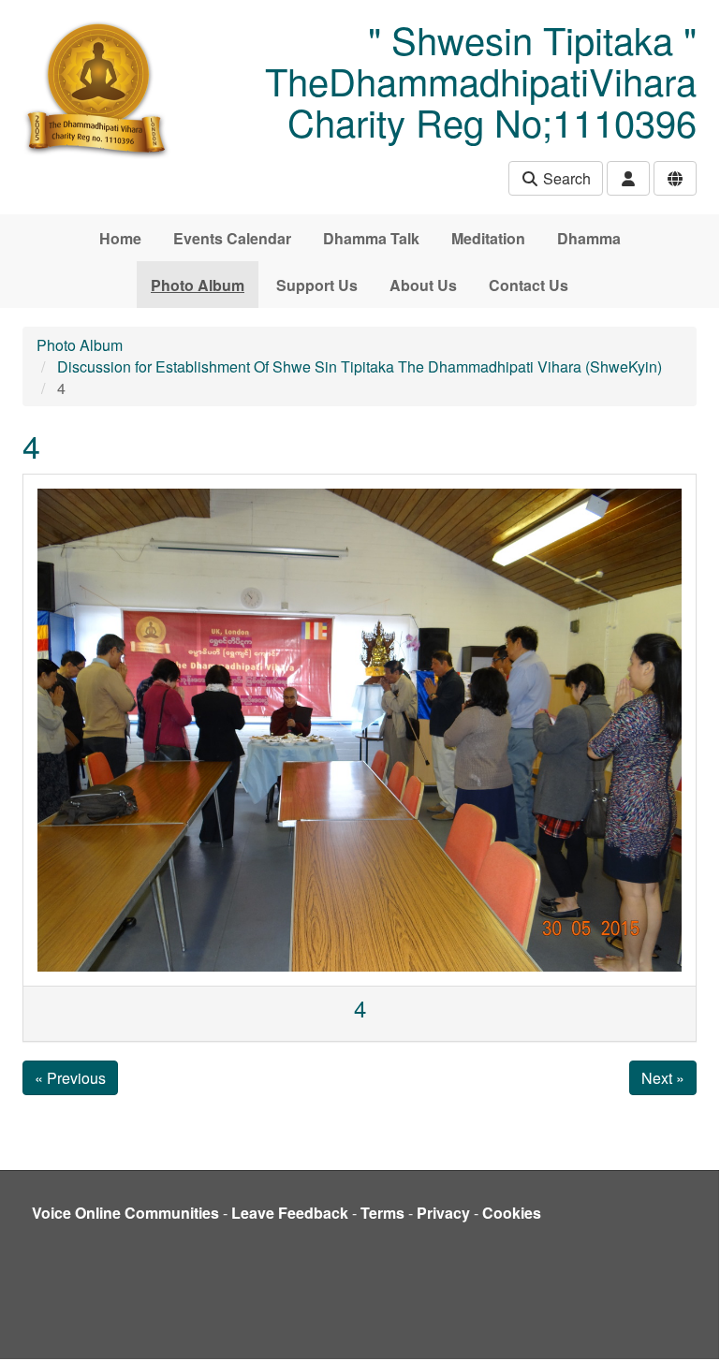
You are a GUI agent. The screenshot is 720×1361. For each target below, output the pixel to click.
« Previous (70, 1078)
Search (565, 178)
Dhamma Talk (371, 238)
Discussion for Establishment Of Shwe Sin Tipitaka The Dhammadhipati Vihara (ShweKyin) (359, 366)
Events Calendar (232, 238)
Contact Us (528, 285)
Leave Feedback (289, 1212)
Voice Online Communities (125, 1212)
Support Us (317, 285)
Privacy (443, 1212)
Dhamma (589, 238)
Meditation (488, 238)
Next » (662, 1078)
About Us (423, 285)
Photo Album (197, 285)
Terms (382, 1212)
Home (120, 238)
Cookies (511, 1212)
